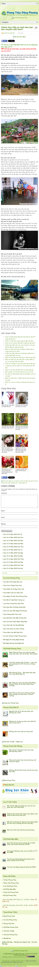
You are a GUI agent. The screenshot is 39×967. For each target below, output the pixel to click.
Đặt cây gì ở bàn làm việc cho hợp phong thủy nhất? (21, 750)
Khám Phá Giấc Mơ (9, 33)
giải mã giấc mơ (12, 483)
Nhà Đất (6, 938)
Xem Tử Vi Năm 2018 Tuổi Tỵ (12, 550)
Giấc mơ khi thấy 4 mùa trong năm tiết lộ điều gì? (20, 363)
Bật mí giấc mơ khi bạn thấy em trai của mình (19, 372)
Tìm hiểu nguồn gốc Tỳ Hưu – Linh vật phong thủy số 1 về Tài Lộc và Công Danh (23, 664)
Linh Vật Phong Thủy (10, 886)
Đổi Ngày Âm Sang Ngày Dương (13, 639)
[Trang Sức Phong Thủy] (10, 703)
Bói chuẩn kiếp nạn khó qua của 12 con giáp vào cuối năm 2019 (21, 806)
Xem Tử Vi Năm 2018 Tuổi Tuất (13, 565)
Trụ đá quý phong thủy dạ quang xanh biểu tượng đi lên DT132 (21, 859)
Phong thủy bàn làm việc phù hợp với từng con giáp (22, 760)
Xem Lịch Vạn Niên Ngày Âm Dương (15, 611)
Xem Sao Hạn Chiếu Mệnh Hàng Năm (15, 621)
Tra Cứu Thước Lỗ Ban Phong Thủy (14, 636)
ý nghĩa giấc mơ (22, 483)
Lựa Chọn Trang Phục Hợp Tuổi (13, 603)
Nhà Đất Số (9, 785)
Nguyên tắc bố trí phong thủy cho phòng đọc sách (21, 711)
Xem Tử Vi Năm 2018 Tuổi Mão (13, 543)
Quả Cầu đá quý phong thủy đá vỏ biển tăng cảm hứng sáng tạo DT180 (21, 843)
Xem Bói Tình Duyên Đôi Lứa (12, 582)
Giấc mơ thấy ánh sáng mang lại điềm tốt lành (19, 341)
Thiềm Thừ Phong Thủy (11, 883)
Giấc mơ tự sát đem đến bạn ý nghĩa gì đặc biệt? (20, 343)
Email (3, 517)
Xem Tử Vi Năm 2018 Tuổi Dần (13, 540)
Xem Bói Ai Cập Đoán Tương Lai (13, 600)
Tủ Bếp (12, 931)
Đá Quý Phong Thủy (9, 895)
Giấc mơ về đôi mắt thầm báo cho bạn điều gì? (19, 370)
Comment (4, 493)
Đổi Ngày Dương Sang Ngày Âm (13, 643)
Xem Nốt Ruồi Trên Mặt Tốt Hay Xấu (14, 618)
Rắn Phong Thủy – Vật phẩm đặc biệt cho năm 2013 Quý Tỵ (22, 673)
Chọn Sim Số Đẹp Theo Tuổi (12, 585)
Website (3, 524)
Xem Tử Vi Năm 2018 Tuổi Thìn (13, 547)
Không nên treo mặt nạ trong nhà (21, 731)
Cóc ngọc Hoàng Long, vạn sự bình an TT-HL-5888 (22, 851)
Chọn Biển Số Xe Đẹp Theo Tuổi (13, 589)
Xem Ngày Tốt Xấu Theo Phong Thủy (15, 596)
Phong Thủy (11, 916)
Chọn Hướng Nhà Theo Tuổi (12, 614)
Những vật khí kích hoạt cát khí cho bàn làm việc (23, 770)
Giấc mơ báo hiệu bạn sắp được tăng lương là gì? (20, 357)
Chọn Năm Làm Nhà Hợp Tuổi (13, 632)
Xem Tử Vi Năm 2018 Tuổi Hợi (13, 568)
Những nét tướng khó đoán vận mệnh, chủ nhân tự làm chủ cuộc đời (22, 814)
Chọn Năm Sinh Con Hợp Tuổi (13, 592)
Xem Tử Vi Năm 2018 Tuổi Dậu (13, 562)
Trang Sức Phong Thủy (10, 892)
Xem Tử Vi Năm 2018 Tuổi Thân (13, 559)
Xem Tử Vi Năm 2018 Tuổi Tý (12, 534)
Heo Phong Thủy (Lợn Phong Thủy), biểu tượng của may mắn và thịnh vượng (22, 694)
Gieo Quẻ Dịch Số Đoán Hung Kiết (14, 607)
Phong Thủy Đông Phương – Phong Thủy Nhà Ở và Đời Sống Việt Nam (22, 954)
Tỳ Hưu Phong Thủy (9, 880)
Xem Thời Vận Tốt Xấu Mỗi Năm (13, 625)
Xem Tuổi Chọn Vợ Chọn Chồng (13, 629)
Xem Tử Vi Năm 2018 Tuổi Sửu (13, 537)
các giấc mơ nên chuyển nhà (22, 481)
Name (3, 511)
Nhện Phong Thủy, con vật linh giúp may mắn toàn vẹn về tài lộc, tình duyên (23, 653)
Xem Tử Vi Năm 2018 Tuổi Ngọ (13, 553)
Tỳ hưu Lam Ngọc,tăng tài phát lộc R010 (21, 867)
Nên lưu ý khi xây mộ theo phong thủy (20, 830)
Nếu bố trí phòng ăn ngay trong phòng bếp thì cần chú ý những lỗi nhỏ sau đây (22, 822)
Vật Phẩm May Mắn (9, 889)
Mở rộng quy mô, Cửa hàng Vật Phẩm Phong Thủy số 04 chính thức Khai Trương (22, 684)
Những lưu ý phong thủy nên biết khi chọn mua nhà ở (22, 722)
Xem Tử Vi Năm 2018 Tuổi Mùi (13, 556)
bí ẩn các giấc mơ (8, 481)
